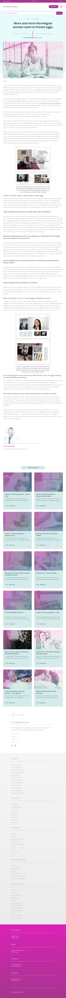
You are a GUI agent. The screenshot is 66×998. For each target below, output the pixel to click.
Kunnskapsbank (35, 19)
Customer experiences (17, 908)
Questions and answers (17, 910)
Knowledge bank (15, 898)
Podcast (13, 913)
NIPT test (13, 871)
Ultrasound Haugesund (17, 782)
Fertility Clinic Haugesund (17, 772)
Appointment (53, 6)
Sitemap (13, 736)
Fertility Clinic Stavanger (17, 770)
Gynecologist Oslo (15, 785)
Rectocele (13, 846)
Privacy (13, 741)
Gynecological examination (18, 839)
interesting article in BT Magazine (51, 103)
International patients (16, 915)
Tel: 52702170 (14, 734)
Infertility (13, 817)
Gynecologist (14, 834)
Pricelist (13, 900)
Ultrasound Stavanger (16, 780)
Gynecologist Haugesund (17, 793)
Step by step (14, 822)
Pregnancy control (15, 873)
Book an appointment (16, 903)
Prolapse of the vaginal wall (18, 844)
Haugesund (14, 958)
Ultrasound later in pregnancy (18, 876)
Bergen (13, 944)
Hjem (28, 19)
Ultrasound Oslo (15, 775)
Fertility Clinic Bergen (16, 767)
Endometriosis (15, 852)
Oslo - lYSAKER (16, 930)
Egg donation (14, 814)
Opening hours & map (16, 905)
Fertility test (14, 809)
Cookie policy (14, 739)
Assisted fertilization (16, 807)
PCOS (12, 854)
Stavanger (14, 973)
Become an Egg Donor (16, 918)
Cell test (13, 836)
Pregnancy (13, 866)
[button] (61, 6)
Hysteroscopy (14, 841)
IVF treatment (14, 804)
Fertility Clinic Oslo (16, 765)
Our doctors (14, 892)
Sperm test (14, 812)
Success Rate (14, 820)
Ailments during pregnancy (18, 878)
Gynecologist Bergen (16, 788)
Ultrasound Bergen (16, 777)
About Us (13, 890)
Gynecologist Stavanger (17, 790)
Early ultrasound (15, 868)
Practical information (16, 895)
